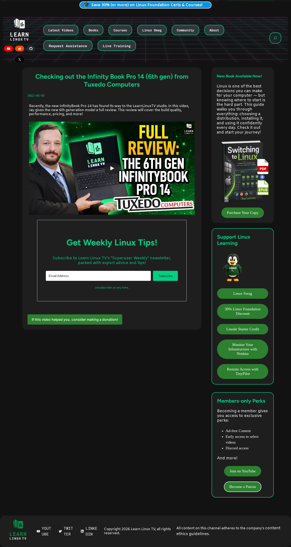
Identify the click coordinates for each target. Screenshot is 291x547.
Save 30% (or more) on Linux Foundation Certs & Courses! (147, 5)
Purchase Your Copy (242, 212)
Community (185, 30)
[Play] (112, 168)
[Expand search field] (275, 38)
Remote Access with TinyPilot (242, 371)
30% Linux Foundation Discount (243, 311)
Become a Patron (242, 487)
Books (93, 30)
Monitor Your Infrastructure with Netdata (242, 349)
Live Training (117, 46)
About (214, 30)
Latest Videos (60, 30)
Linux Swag (151, 30)
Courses (120, 30)
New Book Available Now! (239, 76)
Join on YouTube (243, 471)
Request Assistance (68, 46)
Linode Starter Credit (242, 329)
